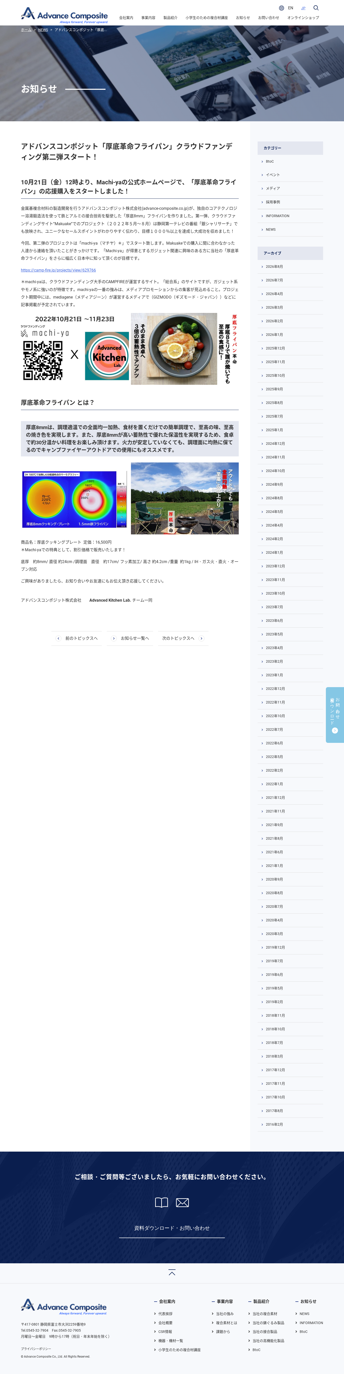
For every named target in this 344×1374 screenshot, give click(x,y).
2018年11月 (275, 1015)
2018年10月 (275, 1029)
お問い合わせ (268, 18)
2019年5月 (274, 988)
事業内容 (148, 18)
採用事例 (273, 202)
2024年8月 (274, 498)
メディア (273, 188)
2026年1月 (274, 335)
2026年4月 (274, 294)
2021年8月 (274, 838)
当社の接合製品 (265, 1332)
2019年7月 (274, 961)
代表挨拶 (165, 1314)
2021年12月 (275, 798)
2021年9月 (274, 825)
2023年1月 (274, 675)
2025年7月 (274, 416)
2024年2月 (274, 539)
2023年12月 (275, 566)
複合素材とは (226, 1323)
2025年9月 (274, 389)
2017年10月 (275, 1097)
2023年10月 (275, 593)
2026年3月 (274, 307)
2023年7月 (274, 607)
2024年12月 (275, 444)
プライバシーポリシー (36, 1349)
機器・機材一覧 (170, 1341)
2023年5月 (274, 634)
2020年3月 (274, 934)
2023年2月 (274, 661)
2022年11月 (275, 702)
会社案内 (126, 18)
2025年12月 (275, 348)
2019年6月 (274, 975)
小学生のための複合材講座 (207, 18)
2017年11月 (275, 1083)
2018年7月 (274, 1043)
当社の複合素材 (265, 1314)
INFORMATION (277, 216)
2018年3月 (274, 1056)
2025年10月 (275, 375)
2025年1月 (274, 430)
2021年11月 (275, 811)
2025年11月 (275, 362)
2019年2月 (274, 1002)
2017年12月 (275, 1070)
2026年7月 (274, 280)
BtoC (270, 161)
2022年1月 (274, 784)
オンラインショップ (303, 18)
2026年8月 (274, 267)
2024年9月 (274, 484)
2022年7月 (274, 729)
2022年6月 (274, 743)
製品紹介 (170, 18)
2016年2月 (274, 1124)
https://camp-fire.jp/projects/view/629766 (58, 270)
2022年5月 (274, 757)
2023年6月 (274, 621)
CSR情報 (165, 1332)
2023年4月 (274, 648)
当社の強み (225, 1314)
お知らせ (243, 18)
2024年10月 (275, 471)
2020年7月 (274, 906)
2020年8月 (274, 893)
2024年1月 (274, 552)
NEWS (271, 229)
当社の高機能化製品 (268, 1341)
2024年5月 (274, 512)
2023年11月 (275, 580)
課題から (223, 1332)
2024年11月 (275, 457)
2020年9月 (274, 879)
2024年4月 (274, 525)
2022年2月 (274, 770)
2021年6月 (274, 852)
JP (303, 8)
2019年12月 (275, 947)
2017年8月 (274, 1111)
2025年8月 (274, 403)
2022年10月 (275, 716)
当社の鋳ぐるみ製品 (268, 1323)
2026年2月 (274, 321)
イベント (273, 175)
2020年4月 (274, 920)
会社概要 (165, 1323)
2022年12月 (275, 689)
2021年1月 (274, 866)
